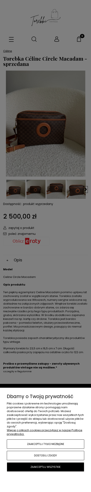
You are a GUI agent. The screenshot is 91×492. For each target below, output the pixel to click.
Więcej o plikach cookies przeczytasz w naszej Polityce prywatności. (44, 432)
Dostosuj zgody (45, 455)
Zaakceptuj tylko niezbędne (45, 444)
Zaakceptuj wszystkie (45, 467)
